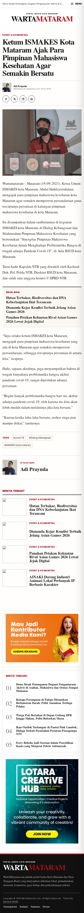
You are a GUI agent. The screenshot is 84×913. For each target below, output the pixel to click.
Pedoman (35, 906)
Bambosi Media (10, 901)
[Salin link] (23, 98)
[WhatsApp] (31, 98)
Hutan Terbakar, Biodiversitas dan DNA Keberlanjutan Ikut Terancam (36, 300)
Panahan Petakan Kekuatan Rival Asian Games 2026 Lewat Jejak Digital (41, 319)
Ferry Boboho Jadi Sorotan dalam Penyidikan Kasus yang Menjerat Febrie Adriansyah (44, 744)
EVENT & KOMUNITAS (15, 35)
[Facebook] (5, 98)
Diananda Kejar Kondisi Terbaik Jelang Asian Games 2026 (41, 309)
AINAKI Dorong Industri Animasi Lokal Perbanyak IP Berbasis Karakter (52, 580)
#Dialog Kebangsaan (40, 437)
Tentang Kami (10, 906)
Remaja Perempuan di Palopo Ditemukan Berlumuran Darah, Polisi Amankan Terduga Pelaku (44, 703)
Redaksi (24, 906)
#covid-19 (18, 437)
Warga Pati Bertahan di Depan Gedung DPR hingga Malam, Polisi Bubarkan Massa (44, 717)
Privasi (46, 906)
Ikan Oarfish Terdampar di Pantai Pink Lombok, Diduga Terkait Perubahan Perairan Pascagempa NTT (46, 731)
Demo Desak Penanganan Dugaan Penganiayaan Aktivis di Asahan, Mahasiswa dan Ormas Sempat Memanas (47, 688)
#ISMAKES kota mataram (17, 445)
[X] (14, 98)
